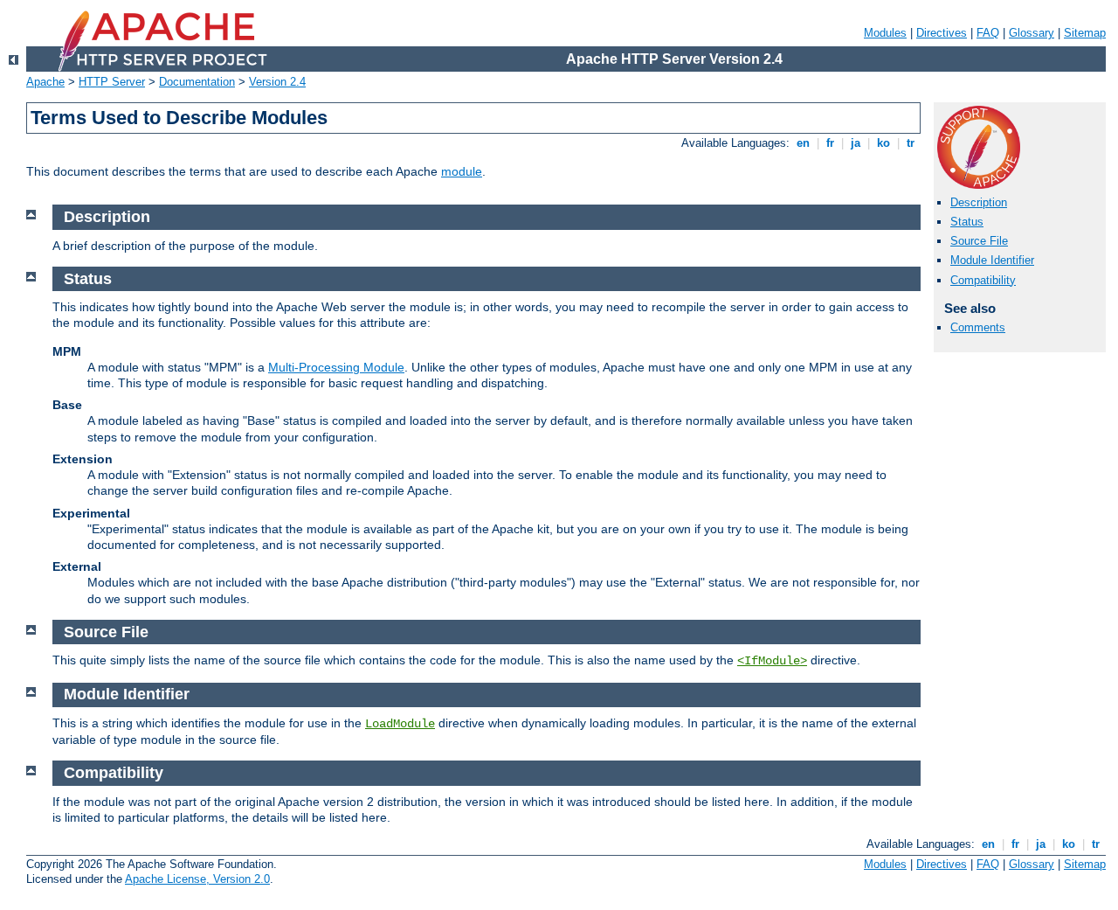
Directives (941, 32)
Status (966, 221)
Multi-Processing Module (336, 367)
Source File (979, 240)
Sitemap (1085, 32)
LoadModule (400, 724)
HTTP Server (112, 81)
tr (910, 142)
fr (830, 142)
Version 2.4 (277, 81)
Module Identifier (992, 260)
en (803, 142)
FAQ (988, 32)
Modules (885, 32)
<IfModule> (772, 661)
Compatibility (983, 280)
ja (855, 142)
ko (883, 142)
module (461, 171)
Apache (45, 81)
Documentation (197, 81)
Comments (977, 327)
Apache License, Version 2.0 (197, 879)
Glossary (1031, 32)
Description (978, 202)
